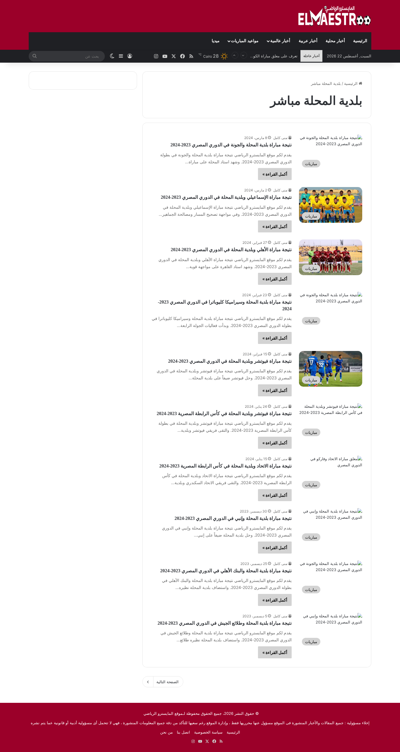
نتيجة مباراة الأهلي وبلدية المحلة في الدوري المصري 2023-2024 (231, 249)
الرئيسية (360, 41)
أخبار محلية (335, 41)
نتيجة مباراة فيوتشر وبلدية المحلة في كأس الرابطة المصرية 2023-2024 (224, 413)
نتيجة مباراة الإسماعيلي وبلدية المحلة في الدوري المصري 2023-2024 (226, 197)
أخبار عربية (308, 41)
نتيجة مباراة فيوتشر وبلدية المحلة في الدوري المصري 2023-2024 (230, 361)
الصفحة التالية (167, 681)
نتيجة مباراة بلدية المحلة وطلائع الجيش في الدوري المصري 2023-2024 (225, 623)
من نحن (166, 732)
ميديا (216, 41)
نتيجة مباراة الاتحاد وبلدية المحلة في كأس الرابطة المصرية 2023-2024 (225, 465)
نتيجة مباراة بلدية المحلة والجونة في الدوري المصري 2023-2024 (231, 144)
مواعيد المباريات (245, 41)
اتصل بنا (183, 732)
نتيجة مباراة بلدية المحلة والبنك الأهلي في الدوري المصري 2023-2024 (226, 570)
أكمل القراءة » (274, 174)
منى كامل (280, 138)
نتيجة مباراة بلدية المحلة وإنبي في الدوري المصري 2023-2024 (233, 518)
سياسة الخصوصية (208, 732)
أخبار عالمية (280, 41)
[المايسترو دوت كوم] (334, 16)
